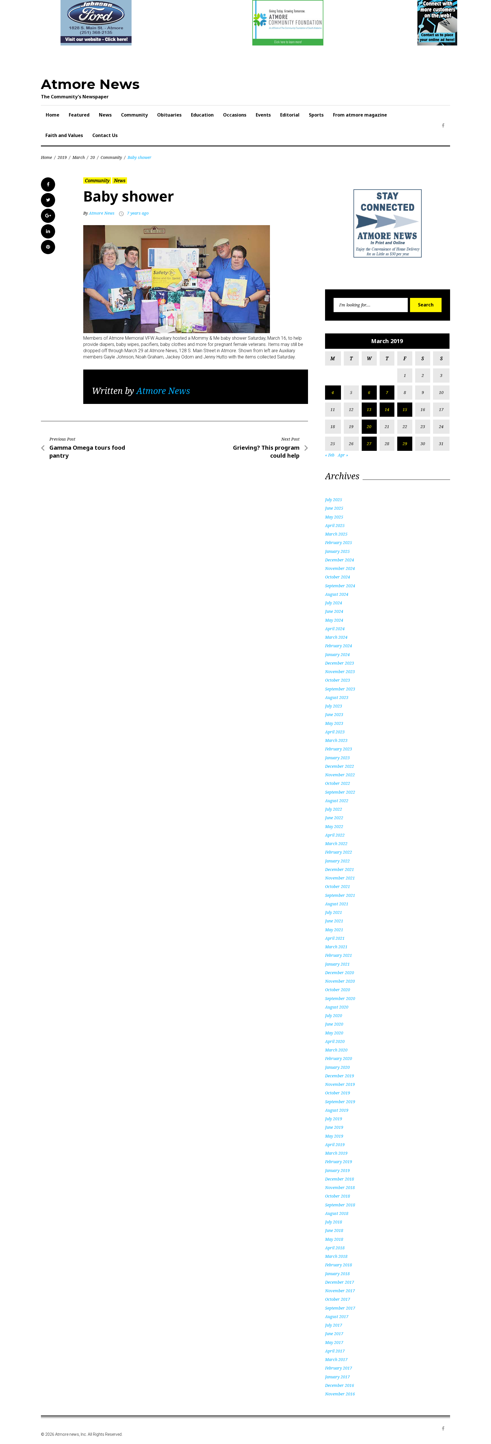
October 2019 (337, 1093)
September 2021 (340, 895)
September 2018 (340, 1205)
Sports (316, 115)
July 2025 (333, 499)
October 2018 (337, 1196)
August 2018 (336, 1213)
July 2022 (333, 809)
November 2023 (340, 671)
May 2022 (334, 826)
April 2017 (335, 1351)
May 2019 (334, 1136)
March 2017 (336, 1359)
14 (387, 409)
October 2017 (337, 1299)
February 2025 (338, 542)
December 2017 (339, 1282)
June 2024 (334, 611)
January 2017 (337, 1376)
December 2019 (339, 1075)
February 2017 (338, 1368)
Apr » (343, 455)
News (105, 115)
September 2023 (340, 689)
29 (405, 443)
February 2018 (338, 1264)
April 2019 (335, 1144)
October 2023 (337, 680)
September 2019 (340, 1101)
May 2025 (334, 517)
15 (405, 409)
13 (369, 409)
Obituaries (169, 115)
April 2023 (335, 732)
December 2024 (339, 560)
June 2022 (334, 817)
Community (134, 115)
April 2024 (335, 628)
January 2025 (337, 551)
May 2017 (334, 1342)
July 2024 (333, 602)
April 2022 (335, 835)
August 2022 (336, 800)
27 (369, 443)
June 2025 (334, 508)
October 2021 (337, 886)
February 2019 (338, 1161)
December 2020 (339, 972)
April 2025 (335, 525)
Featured (79, 115)
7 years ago (138, 213)
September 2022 (340, 792)
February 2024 (338, 645)
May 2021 (334, 929)
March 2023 (336, 740)
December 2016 (339, 1385)
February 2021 (338, 955)
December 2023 (339, 663)
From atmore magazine (360, 115)
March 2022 (336, 843)
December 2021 (339, 869)
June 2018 (334, 1230)
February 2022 (338, 852)
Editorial (289, 115)
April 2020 (335, 1041)
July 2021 (333, 912)
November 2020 (340, 981)
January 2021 (337, 964)
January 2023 (337, 757)
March (78, 157)
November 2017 (340, 1290)
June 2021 (334, 921)
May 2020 (334, 1033)
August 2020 (336, 1007)
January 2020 (337, 1067)
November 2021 (340, 878)
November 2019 (340, 1084)
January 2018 (337, 1273)
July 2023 (333, 706)
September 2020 (340, 998)
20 (92, 157)
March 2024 (336, 637)
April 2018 (335, 1247)
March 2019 (336, 1153)
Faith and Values (64, 135)
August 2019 (336, 1110)
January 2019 (337, 1170)
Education (202, 115)
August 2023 (336, 697)
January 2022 (337, 861)
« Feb (329, 455)
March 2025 (336, 534)
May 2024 (334, 620)
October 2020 (337, 989)
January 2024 (337, 654)
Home (52, 115)
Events (263, 115)
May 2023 (334, 723)
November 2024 (340, 568)
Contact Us (105, 135)
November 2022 (340, 774)
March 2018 (336, 1256)
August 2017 (336, 1316)
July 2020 (333, 1015)
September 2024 (340, 585)
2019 (62, 157)
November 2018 (340, 1187)
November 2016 (340, 1394)
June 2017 (334, 1333)
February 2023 (338, 749)
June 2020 (334, 1024)
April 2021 (335, 938)
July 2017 (333, 1325)
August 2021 (336, 903)
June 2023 (334, 714)
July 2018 (333, 1222)
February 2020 (338, 1058)
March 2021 (336, 946)
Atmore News (90, 84)
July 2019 (333, 1118)
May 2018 (334, 1239)
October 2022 (337, 783)
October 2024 (337, 577)
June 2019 (334, 1127)
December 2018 (339, 1179)
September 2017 (340, 1308)
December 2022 (339, 766)
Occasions (234, 115)
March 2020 (336, 1050)
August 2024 (336, 594)
